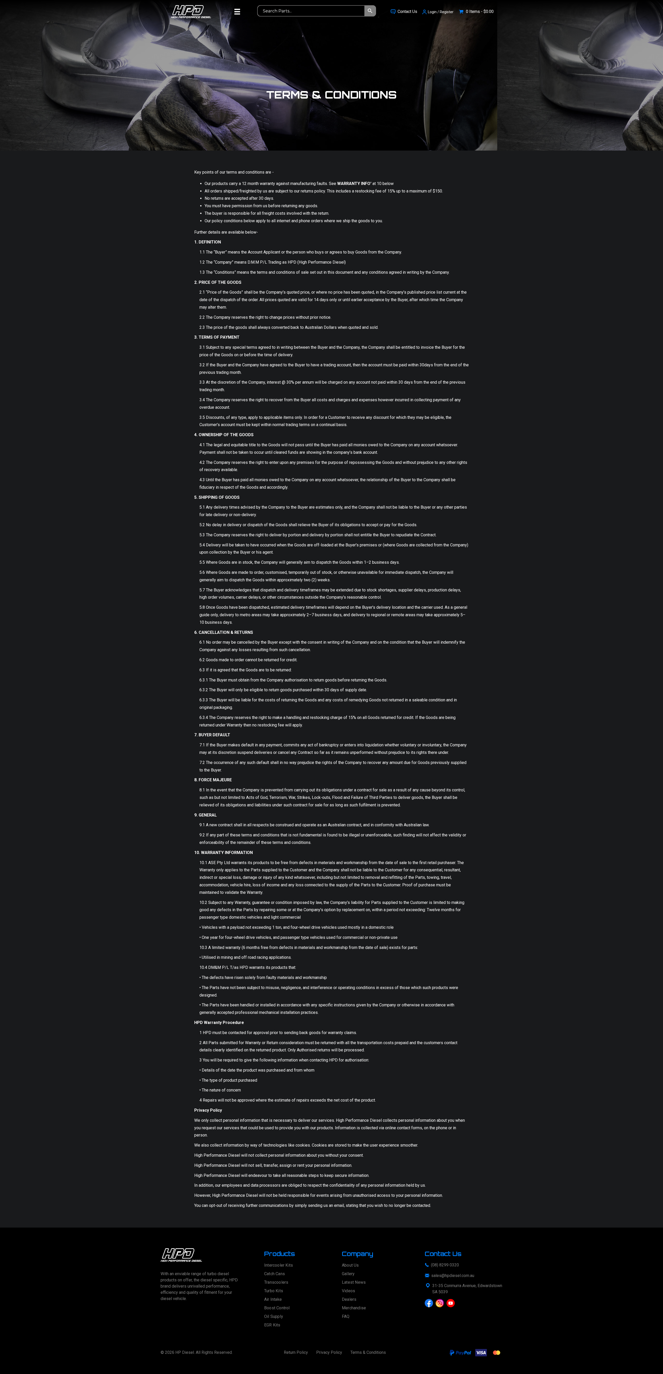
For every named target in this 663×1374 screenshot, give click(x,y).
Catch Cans (274, 1274)
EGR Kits (272, 1325)
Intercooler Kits (278, 1265)
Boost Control (277, 1308)
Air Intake (273, 1299)
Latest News (354, 1282)
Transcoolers (276, 1282)
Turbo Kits (273, 1291)
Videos (348, 1291)
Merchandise (354, 1308)
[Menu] (237, 11)
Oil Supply (273, 1316)
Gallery (348, 1274)
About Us (350, 1265)
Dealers (349, 1299)
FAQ (346, 1316)
